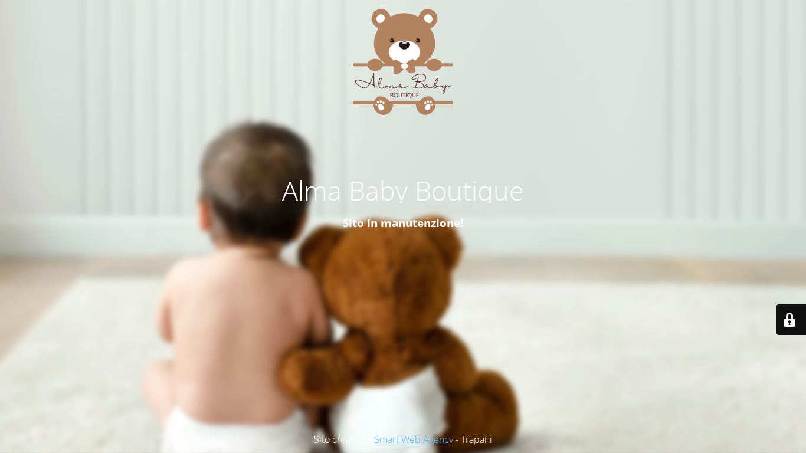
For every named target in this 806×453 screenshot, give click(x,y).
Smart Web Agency (413, 439)
